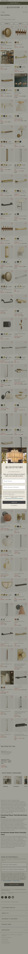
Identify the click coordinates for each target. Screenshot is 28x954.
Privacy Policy (8, 498)
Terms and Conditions (18, 498)
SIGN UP (14, 502)
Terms (13, 494)
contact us (10, 494)
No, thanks (14, 505)
